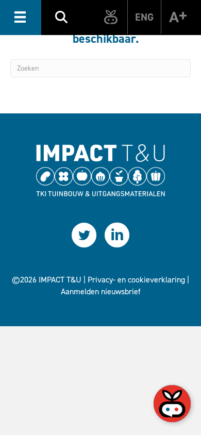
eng (144, 17)
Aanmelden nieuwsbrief (101, 291)
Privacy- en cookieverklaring (136, 279)
